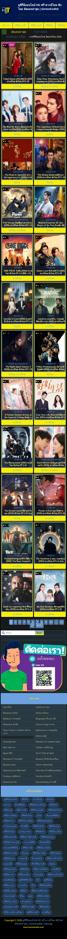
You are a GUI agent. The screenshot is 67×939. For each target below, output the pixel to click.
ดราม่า (7, 805)
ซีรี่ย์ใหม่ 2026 (39, 853)
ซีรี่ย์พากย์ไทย (10, 815)
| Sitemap (47, 923)
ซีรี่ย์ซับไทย (27, 815)
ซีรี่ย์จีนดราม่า (42, 901)
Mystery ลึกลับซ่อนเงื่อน (47, 759)
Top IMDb (40, 31)
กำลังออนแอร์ (10, 826)
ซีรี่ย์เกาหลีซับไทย (39, 891)
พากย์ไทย (37, 799)
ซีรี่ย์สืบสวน (9, 858)
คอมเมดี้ (8, 864)
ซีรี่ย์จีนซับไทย (54, 810)
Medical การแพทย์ (11, 718)
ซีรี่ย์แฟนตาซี (10, 837)
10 (51, 622)
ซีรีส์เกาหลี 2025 (55, 875)
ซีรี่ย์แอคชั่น (24, 875)
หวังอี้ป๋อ (46, 912)
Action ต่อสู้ (41, 736)
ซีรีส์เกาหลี (27, 848)
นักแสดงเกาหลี (10, 907)
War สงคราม (9, 747)
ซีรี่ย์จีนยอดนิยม (45, 821)
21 (61, 622)
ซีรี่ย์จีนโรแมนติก (11, 842)
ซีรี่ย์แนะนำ (9, 885)
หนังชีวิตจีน (9, 880)
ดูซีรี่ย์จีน (48, 880)
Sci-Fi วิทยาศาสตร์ (45, 753)
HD (37, 880)
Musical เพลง (9, 764)
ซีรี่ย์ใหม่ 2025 (10, 853)
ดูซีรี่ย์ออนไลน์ (10, 799)
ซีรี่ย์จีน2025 (38, 826)
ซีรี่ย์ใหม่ (53, 805)
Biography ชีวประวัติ (46, 718)
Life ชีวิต (7, 707)
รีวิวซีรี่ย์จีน (20, 805)
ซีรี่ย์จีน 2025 (55, 831)
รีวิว (33, 885)
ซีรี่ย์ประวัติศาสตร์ (28, 837)
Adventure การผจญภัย (46, 730)
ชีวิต (22, 896)
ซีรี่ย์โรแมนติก (37, 810)
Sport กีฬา (8, 753)
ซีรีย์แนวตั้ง (20, 25)
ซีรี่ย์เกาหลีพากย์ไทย (13, 912)
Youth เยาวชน (43, 707)
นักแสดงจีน (37, 858)
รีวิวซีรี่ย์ (24, 826)
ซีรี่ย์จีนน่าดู (54, 826)
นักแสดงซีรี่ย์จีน (11, 848)
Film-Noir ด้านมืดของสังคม (49, 770)
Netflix (52, 864)
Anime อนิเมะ (42, 713)
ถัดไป (39, 625)
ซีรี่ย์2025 (25, 869)
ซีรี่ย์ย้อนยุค (22, 864)
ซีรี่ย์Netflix (44, 907)
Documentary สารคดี (46, 782)
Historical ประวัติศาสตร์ (14, 770)
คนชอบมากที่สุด (16, 36)
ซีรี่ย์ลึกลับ (40, 831)
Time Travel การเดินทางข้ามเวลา (17, 731)
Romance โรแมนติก (13, 759)
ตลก (30, 896)
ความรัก (22, 885)
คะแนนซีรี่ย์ (29, 842)
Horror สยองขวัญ (44, 764)
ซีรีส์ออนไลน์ (10, 869)
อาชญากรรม (25, 831)
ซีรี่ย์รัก (24, 891)
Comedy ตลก (9, 741)
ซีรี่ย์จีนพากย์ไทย (37, 805)
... (56, 622)
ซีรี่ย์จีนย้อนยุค (47, 837)
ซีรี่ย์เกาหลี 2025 (54, 858)
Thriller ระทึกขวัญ (44, 747)
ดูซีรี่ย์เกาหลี (32, 912)
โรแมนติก (38, 875)
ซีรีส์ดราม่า (9, 875)
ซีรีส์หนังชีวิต (45, 885)
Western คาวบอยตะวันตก (48, 741)
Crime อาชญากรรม (45, 724)
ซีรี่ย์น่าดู (8, 810)
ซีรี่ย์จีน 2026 (43, 896)
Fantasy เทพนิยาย (11, 776)
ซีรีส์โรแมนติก (28, 907)
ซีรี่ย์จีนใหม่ (9, 831)
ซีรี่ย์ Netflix (55, 853)
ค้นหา (39, 633)
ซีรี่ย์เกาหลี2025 (40, 869)
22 (32, 625)
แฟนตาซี (23, 858)
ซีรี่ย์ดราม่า (9, 821)
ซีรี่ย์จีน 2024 (10, 891)
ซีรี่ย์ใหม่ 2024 (43, 848)
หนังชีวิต (56, 869)
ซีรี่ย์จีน (49, 25)
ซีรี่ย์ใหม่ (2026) (26, 821)
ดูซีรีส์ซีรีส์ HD (25, 880)
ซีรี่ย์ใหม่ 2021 (10, 901)
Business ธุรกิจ (10, 713)
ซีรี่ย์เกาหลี (36, 25)
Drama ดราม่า (10, 782)
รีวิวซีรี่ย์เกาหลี (38, 864)
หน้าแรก (6, 25)
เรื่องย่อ (25, 853)
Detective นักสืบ (10, 724)
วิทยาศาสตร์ (9, 896)
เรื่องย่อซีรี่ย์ (45, 842)
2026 (39, 815)
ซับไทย (50, 799)
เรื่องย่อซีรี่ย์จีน (52, 815)
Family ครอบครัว (44, 776)
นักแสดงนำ (26, 901)
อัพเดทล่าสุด (18, 31)
